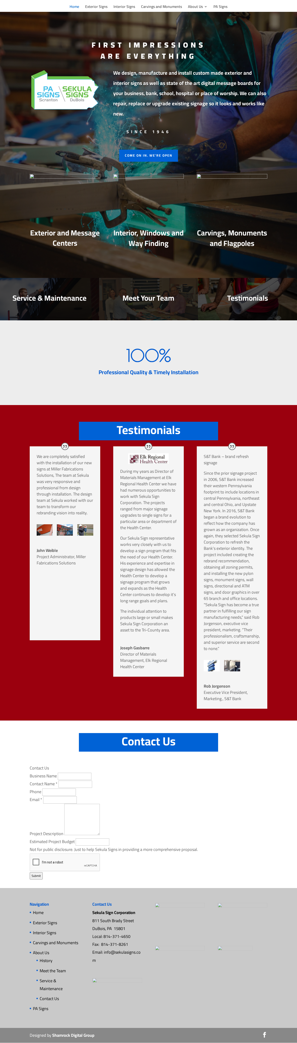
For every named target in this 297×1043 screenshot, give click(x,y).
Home (74, 7)
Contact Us (49, 998)
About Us (195, 7)
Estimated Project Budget (53, 841)
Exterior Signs (96, 7)
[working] (65, 530)
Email (36, 799)
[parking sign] (85, 530)
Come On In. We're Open (148, 155)
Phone (36, 791)
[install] (45, 530)
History (46, 960)
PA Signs (220, 7)
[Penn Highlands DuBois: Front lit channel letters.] (65, 177)
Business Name (44, 776)
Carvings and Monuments (161, 7)
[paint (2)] (232, 665)
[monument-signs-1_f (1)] (232, 177)
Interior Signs (124, 7)
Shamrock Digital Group (73, 1035)
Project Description (47, 833)
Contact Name (44, 784)
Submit (36, 876)
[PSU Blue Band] (148, 177)
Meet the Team (53, 971)
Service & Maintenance (51, 984)
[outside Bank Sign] (212, 665)
